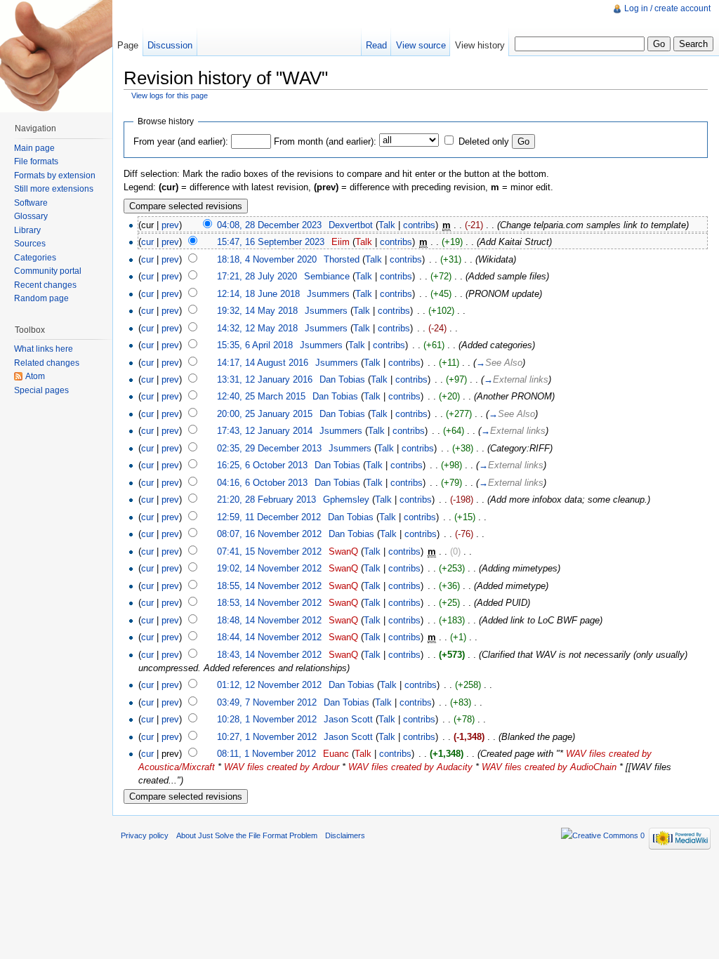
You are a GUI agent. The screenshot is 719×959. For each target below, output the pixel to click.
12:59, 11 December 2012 (269, 517)
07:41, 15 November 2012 (269, 551)
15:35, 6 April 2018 (255, 345)
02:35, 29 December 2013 (269, 448)
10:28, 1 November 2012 (267, 719)
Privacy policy (145, 835)
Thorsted (342, 259)
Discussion (169, 45)
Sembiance (327, 276)
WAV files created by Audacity (410, 767)
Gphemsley (346, 499)
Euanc (336, 753)
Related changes (46, 363)
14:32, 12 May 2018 (257, 328)
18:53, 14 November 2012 (269, 602)
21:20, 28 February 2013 (266, 499)
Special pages (41, 390)
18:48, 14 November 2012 (269, 620)
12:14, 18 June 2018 (258, 294)
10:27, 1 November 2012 (267, 737)
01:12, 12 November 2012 (269, 685)
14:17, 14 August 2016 (262, 362)
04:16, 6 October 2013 (262, 482)
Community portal (47, 271)
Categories (35, 258)
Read (376, 45)
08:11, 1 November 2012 (266, 753)
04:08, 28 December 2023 (269, 225)
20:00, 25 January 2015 (264, 414)
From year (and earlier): (180, 141)
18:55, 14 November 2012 (269, 586)
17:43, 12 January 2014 (264, 430)
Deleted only (484, 141)
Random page (41, 298)
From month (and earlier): (325, 141)
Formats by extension (54, 175)
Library (27, 230)
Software (31, 203)
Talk (386, 225)
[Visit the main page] (56, 56)
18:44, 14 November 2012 (269, 637)
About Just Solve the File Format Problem (246, 835)
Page (127, 45)
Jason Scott (348, 719)
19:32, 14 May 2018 (257, 310)
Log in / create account (667, 8)
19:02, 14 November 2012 (269, 568)
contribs (419, 225)
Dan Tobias (342, 379)
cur (147, 242)
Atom (35, 376)
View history (480, 45)
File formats (36, 161)
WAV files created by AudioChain (549, 767)
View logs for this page (169, 95)
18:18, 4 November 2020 (267, 259)
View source (421, 45)
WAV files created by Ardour (281, 767)
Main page (34, 148)
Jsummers (328, 294)
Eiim (340, 242)
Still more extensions (53, 189)
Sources (30, 244)
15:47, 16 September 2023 (270, 242)
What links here (43, 349)
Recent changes (45, 285)
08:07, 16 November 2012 (269, 534)
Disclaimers (345, 835)
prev (170, 225)
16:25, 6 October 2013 (262, 465)
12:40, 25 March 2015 (261, 396)
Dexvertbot (351, 225)
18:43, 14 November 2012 (269, 654)
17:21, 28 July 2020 (257, 276)
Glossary (31, 216)
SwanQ (343, 551)
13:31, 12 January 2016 (264, 379)
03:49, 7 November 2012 (267, 702)
